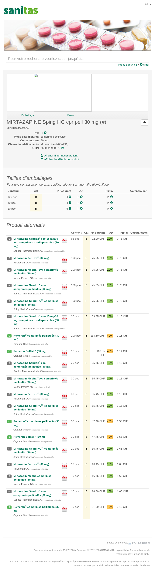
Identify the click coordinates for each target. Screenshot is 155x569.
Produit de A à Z (127, 64)
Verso (70, 115)
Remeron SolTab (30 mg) (29, 351)
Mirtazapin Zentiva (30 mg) (31, 257)
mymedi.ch (122, 550)
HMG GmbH (107, 550)
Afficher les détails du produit (61, 159)
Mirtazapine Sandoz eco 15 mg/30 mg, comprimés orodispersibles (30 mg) (36, 242)
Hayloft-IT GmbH (141, 554)
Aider (146, 64)
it (150, 4)
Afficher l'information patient (61, 155)
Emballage (27, 115)
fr (148, 4)
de (146, 4)
